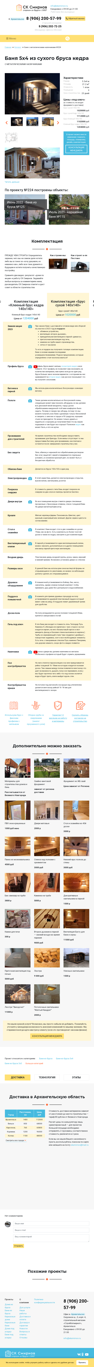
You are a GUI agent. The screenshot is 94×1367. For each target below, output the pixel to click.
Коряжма (11, 1132)
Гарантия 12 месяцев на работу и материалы (58, 718)
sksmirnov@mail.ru (79, 1145)
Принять (82, 1362)
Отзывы (23, 1337)
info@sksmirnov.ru (59, 6)
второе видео (55, 377)
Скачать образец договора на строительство (80, 718)
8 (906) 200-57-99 (43, 18)
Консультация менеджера (76, 149)
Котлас (11, 1136)
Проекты (9, 1299)
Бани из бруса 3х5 (13, 1063)
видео (78, 424)
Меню (12, 38)
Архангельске (17, 19)
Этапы (76, 1077)
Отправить (18, 1246)
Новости (23, 1328)
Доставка (17, 1077)
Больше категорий (34, 1063)
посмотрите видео (69, 366)
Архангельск (11, 1120)
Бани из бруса (45, 1058)
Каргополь (10, 1128)
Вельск (11, 1124)
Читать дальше (12, 182)
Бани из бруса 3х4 (64, 1058)
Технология (47, 1077)
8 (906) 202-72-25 (50, 26)
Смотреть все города (15, 1140)
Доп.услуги (24, 1307)
